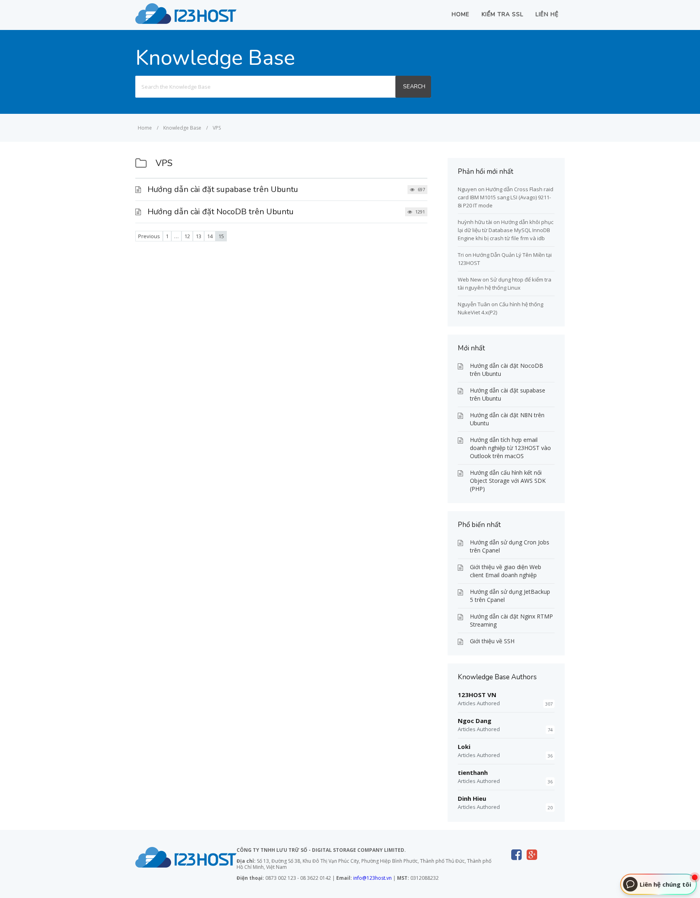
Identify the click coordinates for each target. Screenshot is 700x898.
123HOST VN (477, 695)
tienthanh (473, 772)
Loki (464, 746)
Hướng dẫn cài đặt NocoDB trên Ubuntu (220, 211)
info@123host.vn (372, 878)
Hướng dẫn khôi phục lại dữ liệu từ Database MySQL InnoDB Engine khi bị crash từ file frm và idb (505, 230)
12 (187, 236)
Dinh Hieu (472, 798)
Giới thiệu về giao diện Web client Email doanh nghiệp (505, 571)
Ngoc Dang (474, 721)
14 (210, 236)
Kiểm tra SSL (502, 14)
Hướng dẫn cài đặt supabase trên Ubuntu (222, 189)
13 (198, 236)
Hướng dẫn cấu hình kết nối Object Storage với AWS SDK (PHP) (508, 481)
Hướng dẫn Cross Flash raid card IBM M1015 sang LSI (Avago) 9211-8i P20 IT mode (505, 197)
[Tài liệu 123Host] (186, 21)
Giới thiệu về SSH (492, 641)
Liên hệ (547, 14)
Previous (149, 236)
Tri (461, 254)
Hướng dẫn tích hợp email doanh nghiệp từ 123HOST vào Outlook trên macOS (510, 448)
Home (461, 14)
